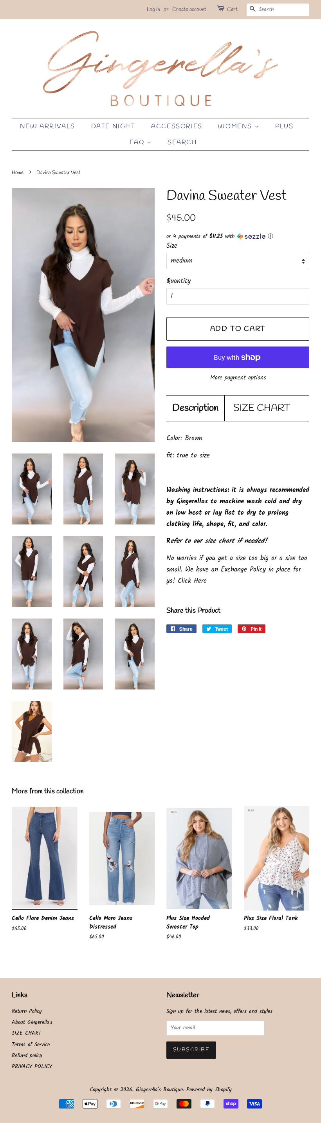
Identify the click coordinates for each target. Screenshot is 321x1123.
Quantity (178, 281)
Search (182, 142)
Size (171, 246)
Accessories (176, 126)
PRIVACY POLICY (32, 1066)
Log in (153, 9)
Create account (189, 9)
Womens (236, 126)
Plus (284, 126)
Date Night (113, 126)
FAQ (138, 142)
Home (17, 172)
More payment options (238, 378)
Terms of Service (31, 1044)
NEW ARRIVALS (47, 126)
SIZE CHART (261, 408)
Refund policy (27, 1055)
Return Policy (27, 1011)
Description (195, 408)
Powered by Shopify (209, 1089)
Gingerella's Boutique (159, 1089)
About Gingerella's (32, 1022)
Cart (232, 9)
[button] (237, 236)
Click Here (192, 581)
